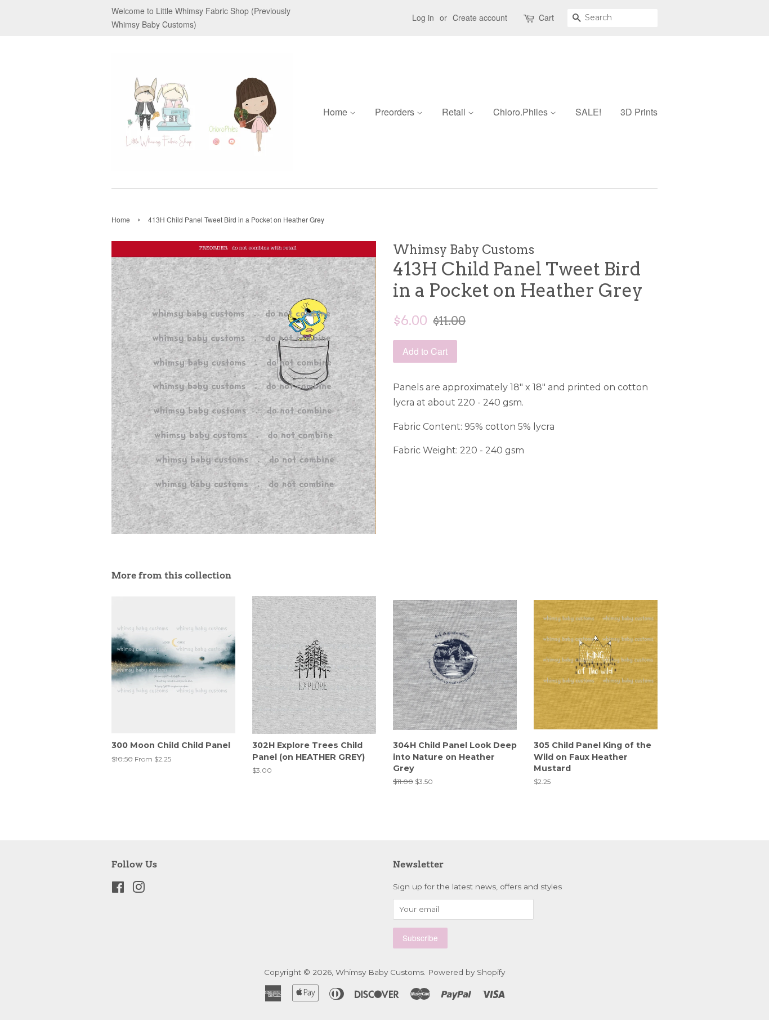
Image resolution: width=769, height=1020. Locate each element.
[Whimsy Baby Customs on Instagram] (138, 889)
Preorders (396, 111)
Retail (455, 111)
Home (336, 111)
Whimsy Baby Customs (380, 972)
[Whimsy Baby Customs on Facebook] (117, 889)
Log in (423, 17)
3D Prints (639, 111)
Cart (546, 17)
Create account (480, 17)
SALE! (588, 111)
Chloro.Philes (521, 111)
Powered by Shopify (466, 972)
